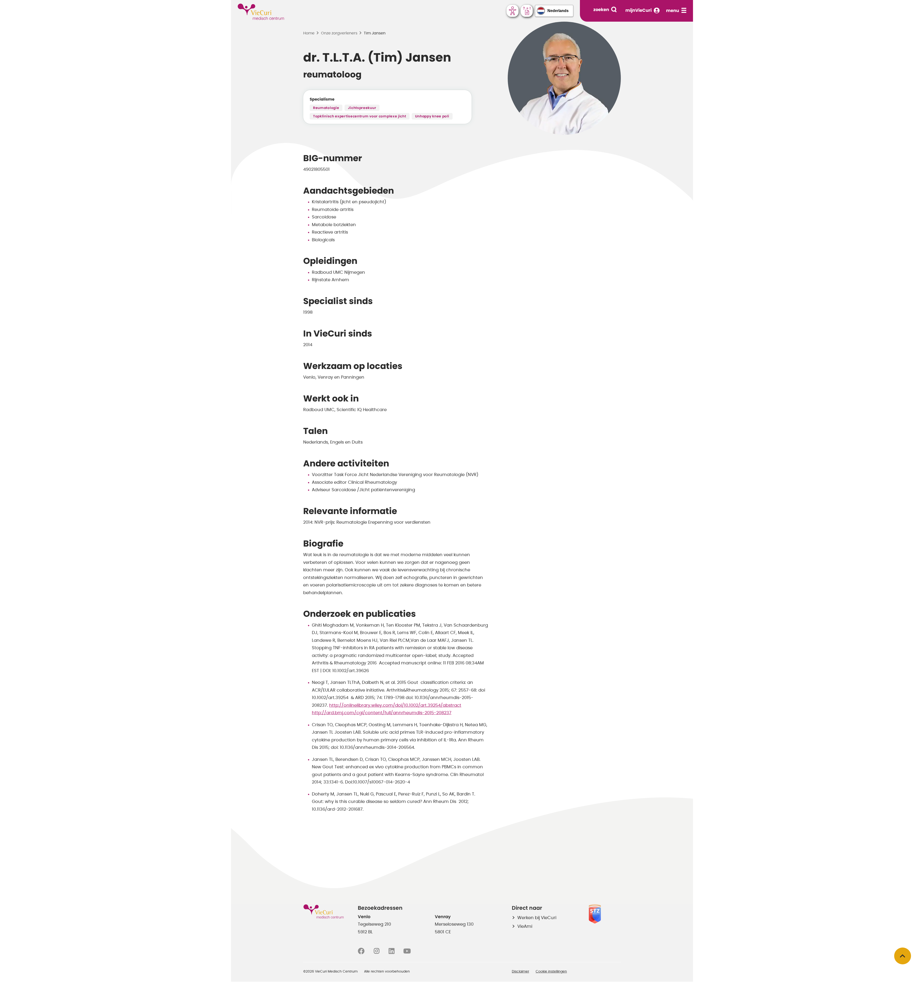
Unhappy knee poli (432, 116)
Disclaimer (520, 971)
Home (308, 33)
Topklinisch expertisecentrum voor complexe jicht (359, 116)
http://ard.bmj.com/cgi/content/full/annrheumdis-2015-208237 (381, 713)
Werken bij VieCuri (536, 918)
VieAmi (524, 926)
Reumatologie (326, 108)
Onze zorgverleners (339, 33)
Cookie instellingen (551, 971)
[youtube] (407, 951)
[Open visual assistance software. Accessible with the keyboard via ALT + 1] (513, 11)
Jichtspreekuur (362, 108)
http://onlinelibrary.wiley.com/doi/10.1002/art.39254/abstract (395, 705)
